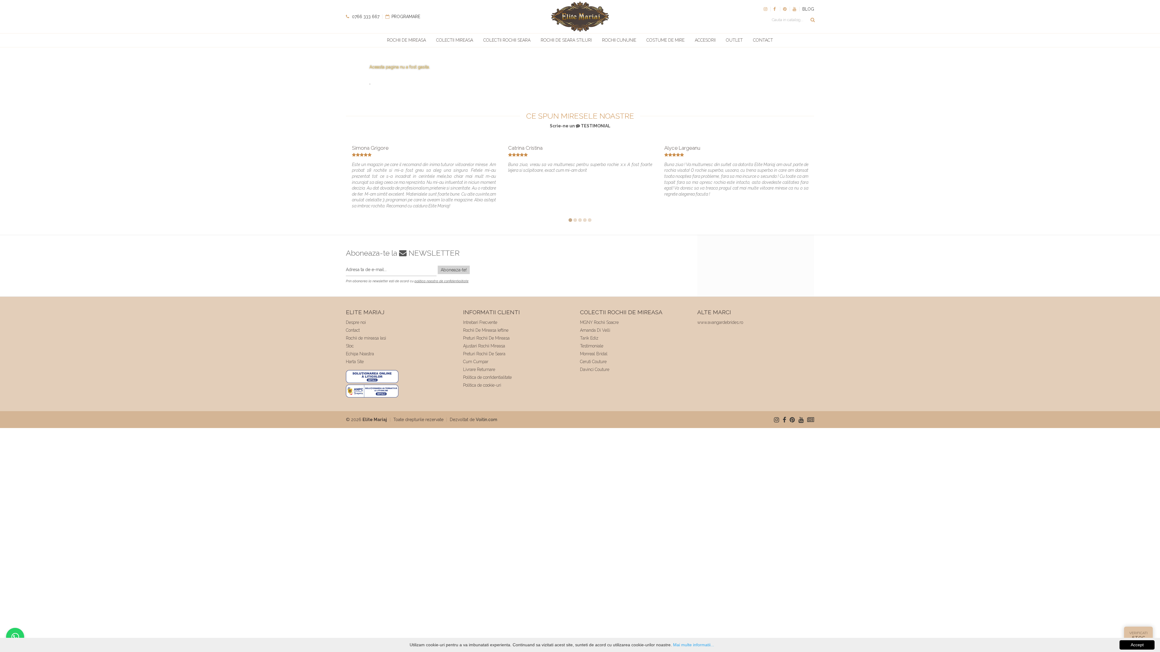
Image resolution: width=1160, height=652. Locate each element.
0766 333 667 (365, 16)
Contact (763, 40)
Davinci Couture (594, 369)
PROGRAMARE (405, 16)
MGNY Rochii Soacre (599, 322)
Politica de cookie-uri (482, 385)
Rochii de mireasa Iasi (366, 338)
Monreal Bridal (593, 353)
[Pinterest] (785, 9)
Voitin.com (486, 419)
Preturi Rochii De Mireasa (486, 338)
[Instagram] (765, 9)
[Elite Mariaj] (580, 17)
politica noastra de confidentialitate (441, 281)
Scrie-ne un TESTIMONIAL (580, 125)
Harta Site (355, 361)
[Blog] (810, 419)
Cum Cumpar (475, 361)
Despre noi (356, 322)
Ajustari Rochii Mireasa (484, 346)
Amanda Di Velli (595, 330)
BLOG (808, 9)
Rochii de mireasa (406, 40)
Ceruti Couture (593, 361)
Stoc (350, 346)
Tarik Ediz (589, 338)
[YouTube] (794, 9)
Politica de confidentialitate (487, 377)
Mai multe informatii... (693, 644)
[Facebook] (775, 9)
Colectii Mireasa (454, 40)
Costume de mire (665, 40)
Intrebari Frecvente (480, 322)
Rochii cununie (619, 40)
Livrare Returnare (479, 369)
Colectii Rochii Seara (506, 40)
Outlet (734, 40)
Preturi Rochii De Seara (484, 353)
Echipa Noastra (360, 353)
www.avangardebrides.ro (720, 322)
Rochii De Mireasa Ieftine (485, 330)
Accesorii (705, 40)
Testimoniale (591, 346)
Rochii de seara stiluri (566, 40)
